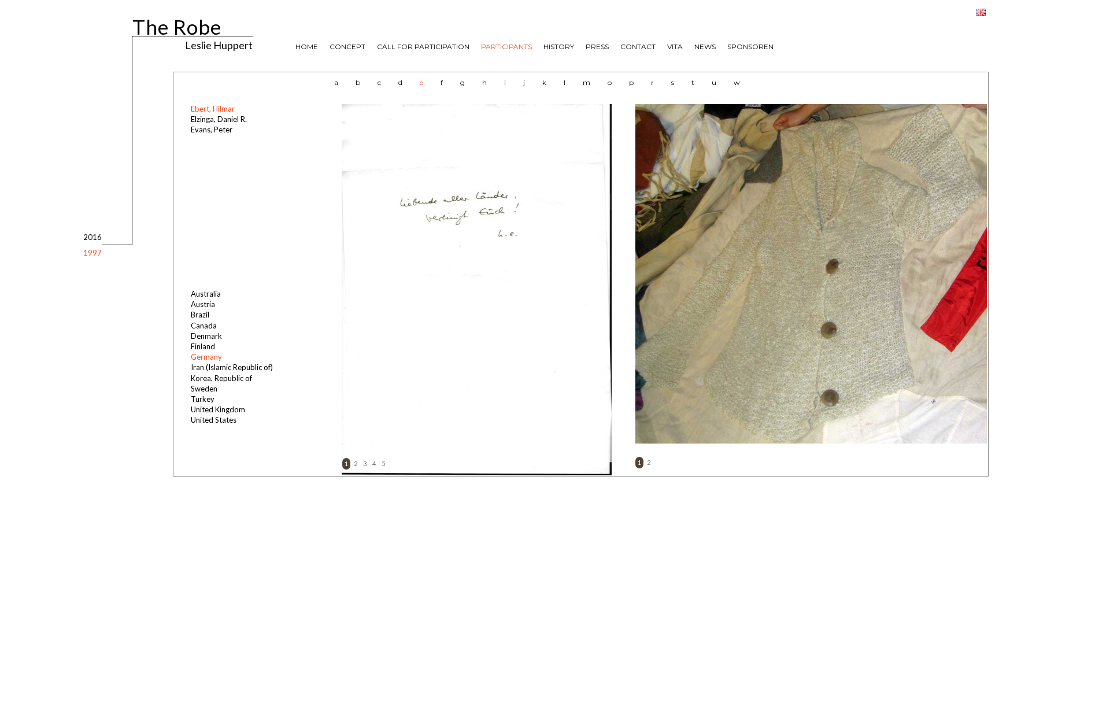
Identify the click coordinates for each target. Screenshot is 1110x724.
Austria (203, 304)
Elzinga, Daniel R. (219, 119)
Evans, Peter (211, 129)
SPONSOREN (750, 46)
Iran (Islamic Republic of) (232, 367)
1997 (92, 252)
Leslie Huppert (219, 45)
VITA (675, 46)
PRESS (597, 46)
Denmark (206, 336)
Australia (206, 293)
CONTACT (638, 46)
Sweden (204, 388)
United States (213, 419)
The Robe (176, 25)
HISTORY (558, 46)
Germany (206, 356)
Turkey (202, 399)
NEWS (705, 46)
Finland (203, 346)
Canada (204, 325)
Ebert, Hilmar (213, 108)
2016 (92, 237)
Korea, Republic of (221, 378)
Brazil (200, 314)
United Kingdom (218, 409)
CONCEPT (347, 46)
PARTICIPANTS (506, 46)
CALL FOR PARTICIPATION (423, 46)
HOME (306, 46)
